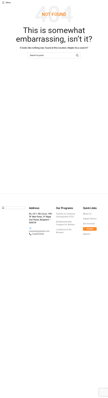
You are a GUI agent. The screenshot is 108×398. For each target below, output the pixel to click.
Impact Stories (90, 218)
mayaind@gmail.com (39, 231)
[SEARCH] (77, 55)
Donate (90, 229)
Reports (86, 234)
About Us (87, 214)
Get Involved (89, 223)
